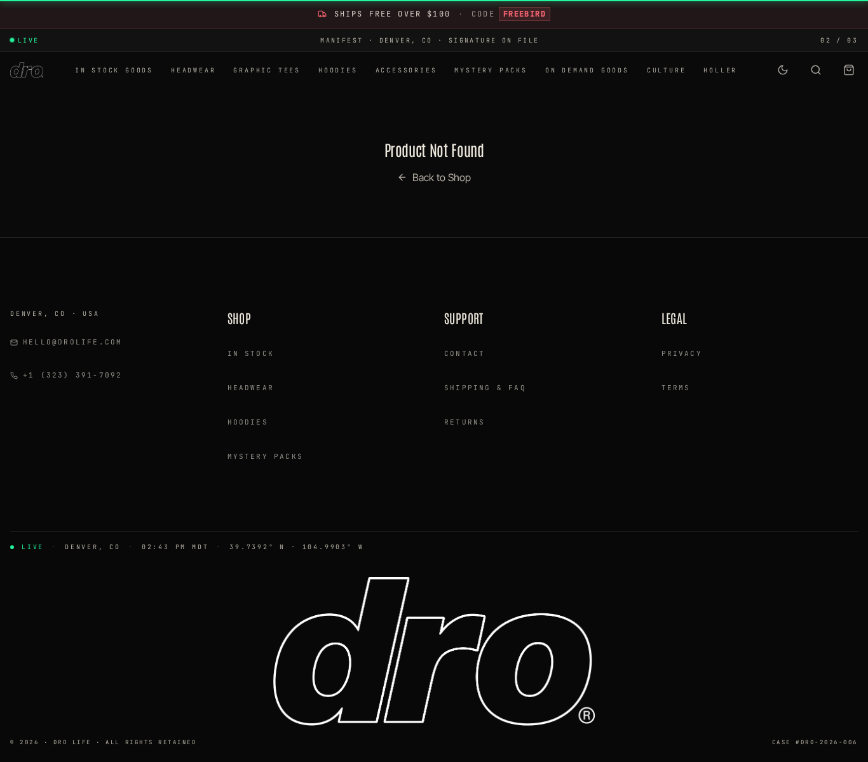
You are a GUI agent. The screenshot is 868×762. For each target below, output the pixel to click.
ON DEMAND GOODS (587, 70)
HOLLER (720, 70)
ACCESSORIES (406, 70)
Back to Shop (441, 177)
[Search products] (816, 70)
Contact (464, 353)
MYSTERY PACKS (490, 70)
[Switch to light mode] (783, 70)
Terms (676, 387)
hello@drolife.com (72, 341)
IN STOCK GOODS (114, 70)
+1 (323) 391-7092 (72, 375)
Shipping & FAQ (485, 387)
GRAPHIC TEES (267, 70)
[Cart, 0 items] (849, 70)
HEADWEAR (193, 70)
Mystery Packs (265, 456)
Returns (464, 422)
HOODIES (338, 70)
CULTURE (666, 70)
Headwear (251, 387)
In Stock (251, 353)
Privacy (681, 353)
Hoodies (247, 422)
